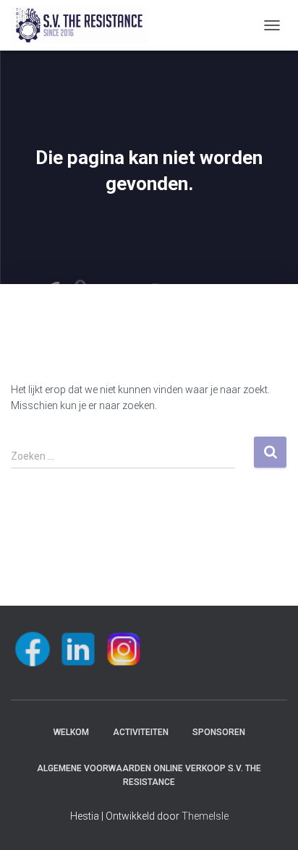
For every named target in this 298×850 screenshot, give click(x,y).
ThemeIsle (205, 816)
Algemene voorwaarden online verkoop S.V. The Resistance (149, 775)
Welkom (71, 732)
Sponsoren (218, 732)
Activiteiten (141, 732)
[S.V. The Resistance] (84, 25)
